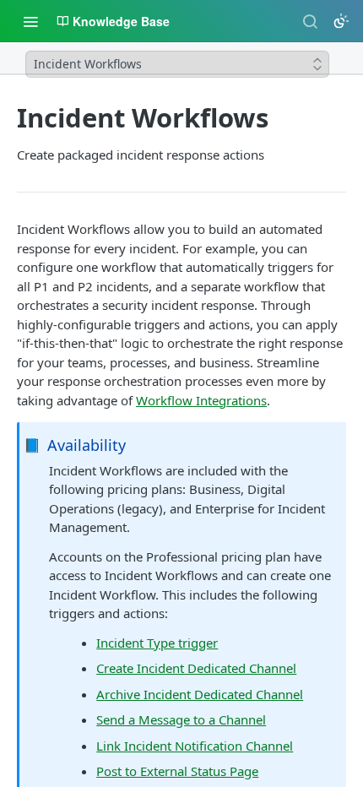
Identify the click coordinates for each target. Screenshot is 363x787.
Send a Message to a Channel (181, 719)
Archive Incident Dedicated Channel (199, 694)
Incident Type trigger (157, 642)
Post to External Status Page (177, 771)
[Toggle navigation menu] (30, 21)
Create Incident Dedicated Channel (196, 667)
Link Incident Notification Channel (194, 745)
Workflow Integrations (201, 400)
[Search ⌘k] (309, 21)
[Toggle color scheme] (341, 21)
